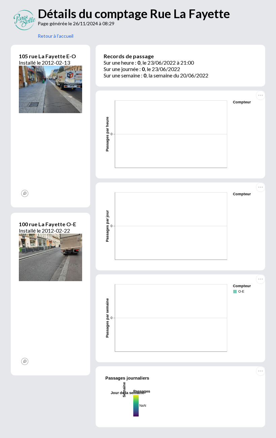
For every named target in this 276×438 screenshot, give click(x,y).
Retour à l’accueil (55, 36)
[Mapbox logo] (25, 193)
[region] (50, 156)
